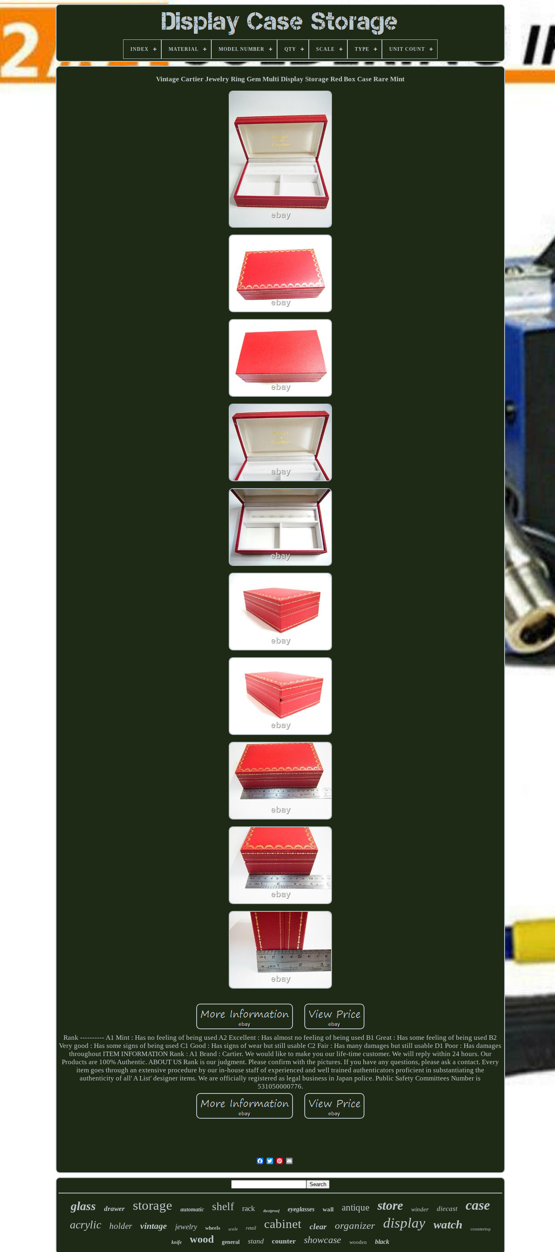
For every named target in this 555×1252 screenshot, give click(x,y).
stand (256, 1241)
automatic (192, 1209)
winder (420, 1209)
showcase (322, 1240)
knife (176, 1242)
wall (328, 1209)
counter (284, 1241)
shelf (223, 1206)
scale (233, 1228)
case (478, 1205)
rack (248, 1208)
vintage (153, 1226)
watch (448, 1224)
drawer (114, 1209)
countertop (480, 1228)
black (382, 1241)
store (390, 1205)
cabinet (282, 1224)
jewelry (186, 1226)
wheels (212, 1228)
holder (120, 1226)
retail (251, 1228)
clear (318, 1226)
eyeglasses (301, 1209)
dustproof (271, 1211)
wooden (358, 1242)
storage (152, 1205)
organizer (355, 1225)
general (231, 1242)
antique (355, 1207)
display (404, 1223)
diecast (447, 1209)
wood (202, 1239)
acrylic (85, 1224)
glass (83, 1206)
